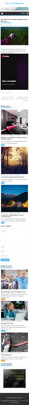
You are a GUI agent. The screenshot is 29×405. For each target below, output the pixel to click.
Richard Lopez (14, 25)
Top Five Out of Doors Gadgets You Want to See (7, 98)
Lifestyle (3, 299)
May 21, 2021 (5, 290)
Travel (3, 92)
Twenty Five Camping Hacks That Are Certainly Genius (22, 98)
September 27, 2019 (6, 353)
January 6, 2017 (5, 175)
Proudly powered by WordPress (9, 400)
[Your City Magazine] (2, 13)
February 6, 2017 (5, 135)
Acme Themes (15, 402)
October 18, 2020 (6, 321)
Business (3, 330)
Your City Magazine (14, 3)
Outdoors (9, 92)
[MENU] (27, 13)
